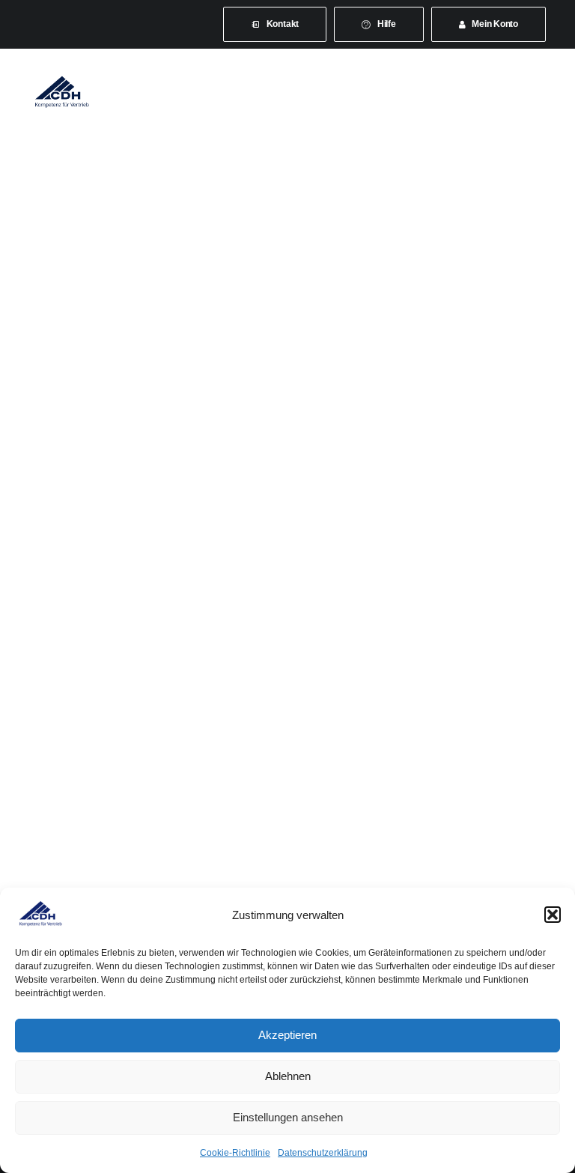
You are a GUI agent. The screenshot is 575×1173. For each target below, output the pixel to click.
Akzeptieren (287, 1034)
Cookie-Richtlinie (235, 1153)
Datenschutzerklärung (323, 1153)
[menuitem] (275, 24)
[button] (552, 914)
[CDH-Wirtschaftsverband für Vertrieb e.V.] (62, 91)
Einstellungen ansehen (288, 1117)
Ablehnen (288, 1076)
